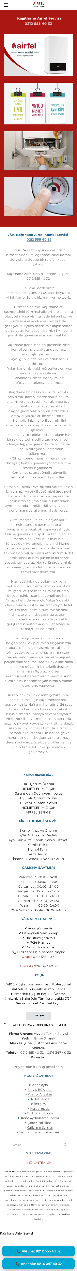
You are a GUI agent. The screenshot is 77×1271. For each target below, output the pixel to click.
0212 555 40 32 (38, 23)
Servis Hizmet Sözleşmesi (40, 1132)
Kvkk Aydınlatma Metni (39, 1118)
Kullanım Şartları (40, 1127)
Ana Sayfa (40, 1085)
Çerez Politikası (39, 1123)
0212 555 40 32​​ (44, 957)
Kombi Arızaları (40, 1094)
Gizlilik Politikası (40, 1113)
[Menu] (7, 5)
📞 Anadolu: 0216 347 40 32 (38, 1263)
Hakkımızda (40, 1108)
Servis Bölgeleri (40, 1090)
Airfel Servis (40, 1099)
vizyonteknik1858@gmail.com (38, 1067)
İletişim (40, 1104)
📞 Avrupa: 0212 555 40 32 (38, 1251)
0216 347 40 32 (46, 966)
